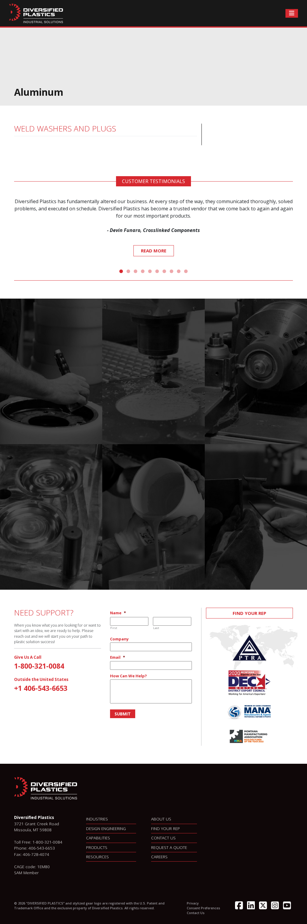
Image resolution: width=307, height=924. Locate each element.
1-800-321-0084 (39, 666)
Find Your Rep (249, 613)
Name (118, 612)
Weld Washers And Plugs (65, 128)
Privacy (193, 903)
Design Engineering (106, 828)
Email (117, 657)
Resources (97, 856)
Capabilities (98, 838)
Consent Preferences (203, 908)
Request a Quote (169, 847)
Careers (159, 856)
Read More (153, 251)
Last (156, 628)
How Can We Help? (128, 676)
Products (96, 847)
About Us (161, 819)
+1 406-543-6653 (40, 688)
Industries (97, 819)
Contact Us (163, 838)
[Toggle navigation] (291, 13)
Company (119, 639)
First (113, 628)
